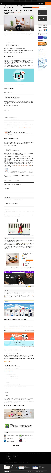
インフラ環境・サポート (8, 459)
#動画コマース (19, 12)
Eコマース (43, 49)
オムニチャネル (42, 53)
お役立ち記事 (34, 3)
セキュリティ (43, 67)
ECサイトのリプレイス (8, 456)
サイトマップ (20, 462)
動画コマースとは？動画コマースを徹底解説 (25, 127)
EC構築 (40, 67)
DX (39, 62)
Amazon (40, 56)
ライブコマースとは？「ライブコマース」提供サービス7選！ (23, 165)
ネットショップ (44, 61)
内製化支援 (24, 3)
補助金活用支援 (28, 3)
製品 (11, 3)
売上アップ (43, 68)
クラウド (40, 61)
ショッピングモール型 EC (16, 455)
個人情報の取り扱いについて (19, 471)
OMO (44, 63)
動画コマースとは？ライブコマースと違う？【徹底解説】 (16, 132)
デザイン (40, 68)
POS (39, 69)
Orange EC (43, 54)
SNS (39, 55)
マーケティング (44, 60)
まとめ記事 (40, 66)
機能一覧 (7, 457)
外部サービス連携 (8, 458)
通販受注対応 (14, 456)
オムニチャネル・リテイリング (42, 52)
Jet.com (25, 268)
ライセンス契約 (19, 3)
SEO (41, 69)
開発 (42, 63)
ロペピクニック (14, 214)
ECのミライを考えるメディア (13, 5)
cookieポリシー (24, 471)
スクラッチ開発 (15, 3)
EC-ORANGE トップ (6, 5)
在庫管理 (41, 62)
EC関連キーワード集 (16, 462)
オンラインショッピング (42, 57)
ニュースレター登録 (35, 7)
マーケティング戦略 (41, 59)
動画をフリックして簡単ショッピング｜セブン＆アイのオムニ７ (14, 328)
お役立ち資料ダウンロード (27, 7)
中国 (46, 65)
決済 (44, 62)
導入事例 (31, 3)
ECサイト (40, 49)
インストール (41, 70)
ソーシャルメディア (41, 65)
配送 (46, 59)
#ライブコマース (16, 12)
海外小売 (40, 60)
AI (41, 54)
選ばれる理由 (7, 455)
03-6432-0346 (41, 2)
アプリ (40, 63)
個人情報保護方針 (14, 471)
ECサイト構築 (41, 58)
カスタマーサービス (41, 64)
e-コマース (44, 66)
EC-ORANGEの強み (9, 3)
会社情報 (11, 471)
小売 (39, 50)
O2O (39, 54)
